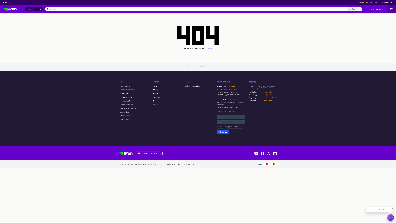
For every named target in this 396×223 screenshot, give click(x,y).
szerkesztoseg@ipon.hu (270, 98)
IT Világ (155, 90)
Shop (372, 9)
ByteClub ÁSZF (189, 164)
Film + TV (156, 105)
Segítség (252, 82)
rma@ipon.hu (268, 95)
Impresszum (170, 164)
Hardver (155, 93)
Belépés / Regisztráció (192, 86)
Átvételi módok (125, 116)
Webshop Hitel (125, 86)
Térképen (231, 86)
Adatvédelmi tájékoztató (128, 108)
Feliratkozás (223, 132)
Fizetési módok (125, 119)
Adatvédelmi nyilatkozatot (234, 128)
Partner (361, 2)
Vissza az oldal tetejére (197, 67)
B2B (367, 2)
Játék (154, 101)
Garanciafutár (125, 93)
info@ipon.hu (268, 101)
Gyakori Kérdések (126, 97)
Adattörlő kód (125, 112)
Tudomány (156, 97)
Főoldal (209, 48)
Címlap (155, 86)
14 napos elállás (125, 101)
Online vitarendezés (127, 105)
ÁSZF (179, 164)
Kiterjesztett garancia (127, 90)
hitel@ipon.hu (268, 92)
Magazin (379, 9)
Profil (187, 82)
